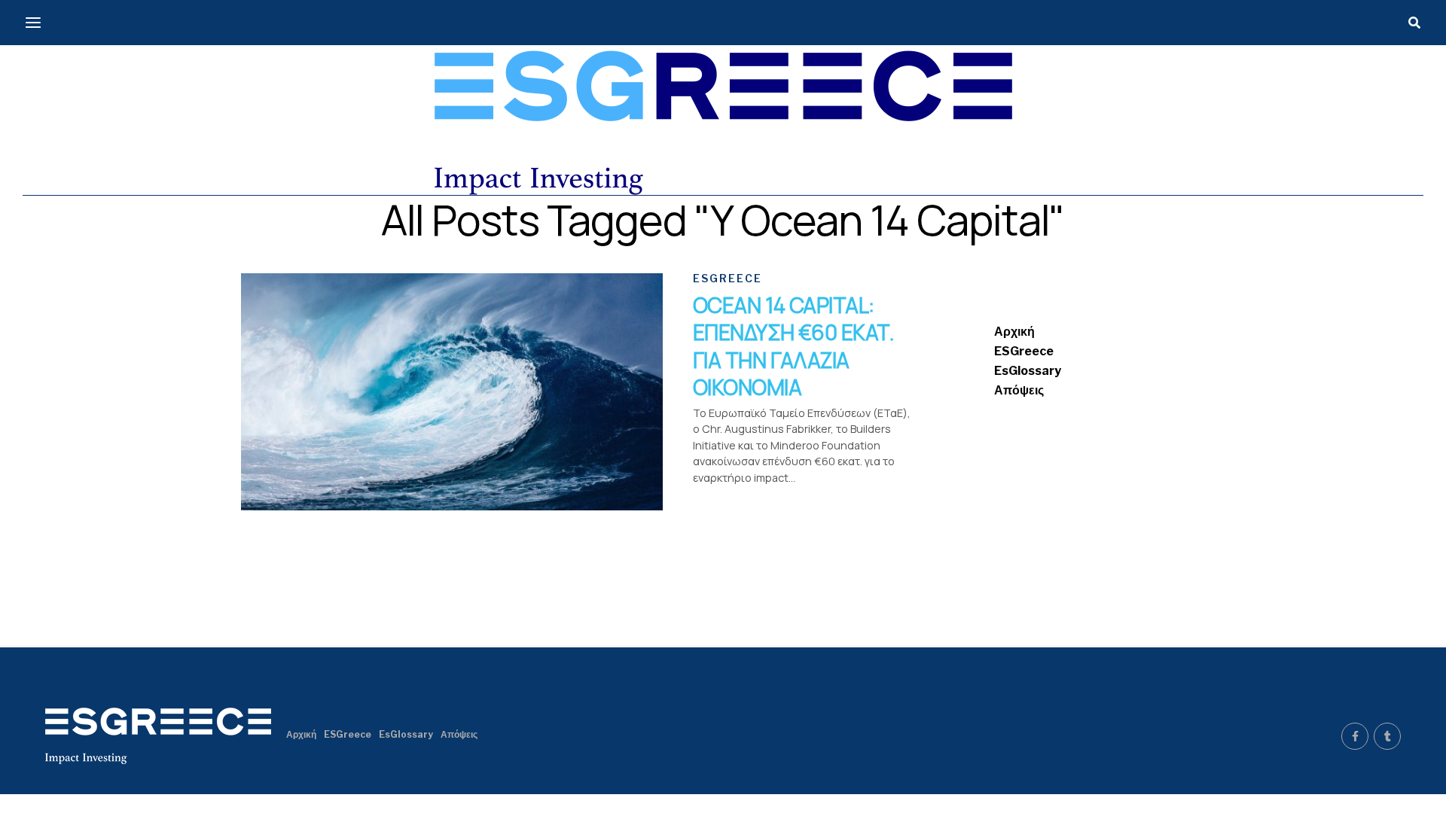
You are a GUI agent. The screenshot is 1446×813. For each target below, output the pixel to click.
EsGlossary (1027, 371)
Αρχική (1014, 331)
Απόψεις (1019, 390)
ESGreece (1024, 351)
